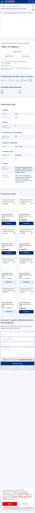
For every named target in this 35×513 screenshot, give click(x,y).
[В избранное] (14, 199)
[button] (17, 110)
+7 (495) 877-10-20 (32, 1)
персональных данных (26, 359)
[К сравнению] (14, 203)
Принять (9, 504)
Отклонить (25, 504)
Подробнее (9, 282)
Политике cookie (23, 493)
